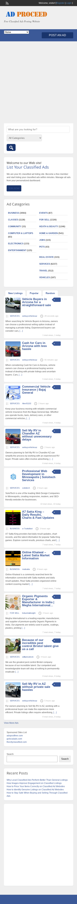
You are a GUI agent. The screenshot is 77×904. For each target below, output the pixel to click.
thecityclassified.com (17, 742)
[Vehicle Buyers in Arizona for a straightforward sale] (13, 312)
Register (60, 3)
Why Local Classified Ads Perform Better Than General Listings (37, 780)
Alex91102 (26, 403)
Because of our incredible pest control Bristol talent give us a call (40, 644)
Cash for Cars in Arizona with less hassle (34, 346)
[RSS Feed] (6, 2)
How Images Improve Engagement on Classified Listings (34, 783)
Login (69, 3)
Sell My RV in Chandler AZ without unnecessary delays (37, 435)
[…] (21, 331)
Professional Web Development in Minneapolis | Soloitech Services (38, 475)
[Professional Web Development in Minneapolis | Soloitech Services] (13, 484)
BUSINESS (13, 213)
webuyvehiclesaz (29, 316)
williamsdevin (27, 657)
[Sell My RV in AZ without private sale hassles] (13, 697)
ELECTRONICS (15, 243)
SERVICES (44, 264)
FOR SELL (44, 219)
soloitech (26, 488)
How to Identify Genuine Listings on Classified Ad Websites (35, 789)
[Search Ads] (11, 147)
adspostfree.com (15, 735)
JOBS (42, 240)
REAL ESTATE (46, 257)
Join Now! (14, 188)
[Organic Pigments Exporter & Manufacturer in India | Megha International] (13, 609)
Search (10, 754)
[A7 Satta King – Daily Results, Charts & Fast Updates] (13, 524)
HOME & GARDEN (48, 233)
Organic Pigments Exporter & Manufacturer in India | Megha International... (38, 600)
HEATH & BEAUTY (48, 226)
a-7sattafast (27, 528)
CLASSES (13, 219)
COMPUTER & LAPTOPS (20, 233)
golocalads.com (14, 739)
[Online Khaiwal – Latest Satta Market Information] (13, 565)
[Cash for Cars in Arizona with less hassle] (13, 356)
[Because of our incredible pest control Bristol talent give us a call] (13, 653)
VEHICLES (44, 277)
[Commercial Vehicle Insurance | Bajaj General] (13, 399)
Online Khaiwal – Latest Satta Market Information (36, 555)
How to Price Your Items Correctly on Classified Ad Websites (36, 786)
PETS (42, 247)
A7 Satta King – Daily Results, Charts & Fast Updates (38, 514)
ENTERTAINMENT (17, 250)
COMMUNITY (14, 226)
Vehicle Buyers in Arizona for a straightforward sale (36, 302)
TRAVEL (43, 270)
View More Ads (11, 723)
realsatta (26, 569)
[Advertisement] (38, 82)
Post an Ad (57, 35)
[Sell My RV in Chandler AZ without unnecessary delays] (13, 443)
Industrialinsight (28, 613)
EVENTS (43, 213)
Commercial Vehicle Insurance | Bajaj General (36, 389)
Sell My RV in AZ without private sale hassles (36, 687)
